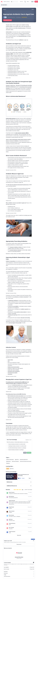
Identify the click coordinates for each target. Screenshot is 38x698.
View (30, 478)
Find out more (19, 544)
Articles (4, 9)
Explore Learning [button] (6, 1)
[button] (33, 9)
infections (12, 48)
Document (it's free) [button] (7, 20)
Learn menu (5, 4)
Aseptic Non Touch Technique (13, 369)
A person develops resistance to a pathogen (16, 449)
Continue (29, 452)
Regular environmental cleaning (13, 366)
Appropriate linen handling (12, 372)
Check (25, 452)
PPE (8, 361)
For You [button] (21, 1)
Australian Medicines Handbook (15, 249)
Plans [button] (28, 1)
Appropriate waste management (14, 371)
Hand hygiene (10, 359)
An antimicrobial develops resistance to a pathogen (17, 447)
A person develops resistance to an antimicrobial (16, 444)
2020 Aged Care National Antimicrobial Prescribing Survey (18, 184)
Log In (32, 1)
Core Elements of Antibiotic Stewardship (20, 296)
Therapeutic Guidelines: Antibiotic (16, 247)
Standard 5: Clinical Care (10, 85)
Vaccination (10, 374)
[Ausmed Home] (1, 1)
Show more (19, 535)
